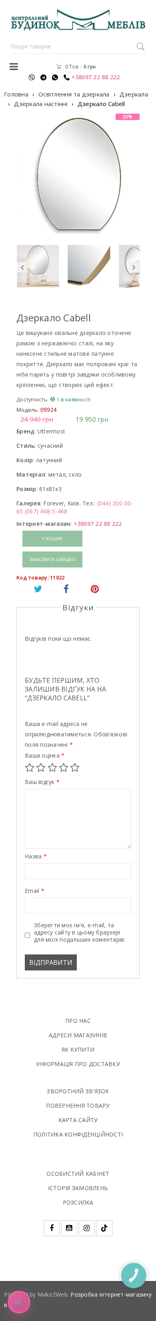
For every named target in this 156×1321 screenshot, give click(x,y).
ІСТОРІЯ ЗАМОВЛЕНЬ (78, 1188)
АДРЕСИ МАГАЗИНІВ (78, 1035)
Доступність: (32, 399)
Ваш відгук (42, 782)
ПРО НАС (78, 1020)
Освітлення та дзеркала (74, 94)
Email (34, 890)
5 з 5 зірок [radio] (75, 767)
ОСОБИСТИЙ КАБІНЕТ (77, 1173)
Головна (16, 94)
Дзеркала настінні (40, 104)
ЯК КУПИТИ (78, 1049)
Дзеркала (134, 94)
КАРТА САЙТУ (78, 1120)
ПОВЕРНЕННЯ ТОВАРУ (78, 1105)
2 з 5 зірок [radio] (41, 767)
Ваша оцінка (44, 755)
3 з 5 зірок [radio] (52, 767)
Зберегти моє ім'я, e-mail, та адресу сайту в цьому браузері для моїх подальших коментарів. (80, 932)
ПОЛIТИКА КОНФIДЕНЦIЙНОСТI (78, 1134)
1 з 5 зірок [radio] (29, 767)
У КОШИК (52, 538)
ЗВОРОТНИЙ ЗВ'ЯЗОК (78, 1091)
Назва (36, 856)
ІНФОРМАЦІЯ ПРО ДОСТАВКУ (78, 1064)
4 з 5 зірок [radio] (63, 767)
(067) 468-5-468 (46, 511)
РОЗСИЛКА (78, 1202)
